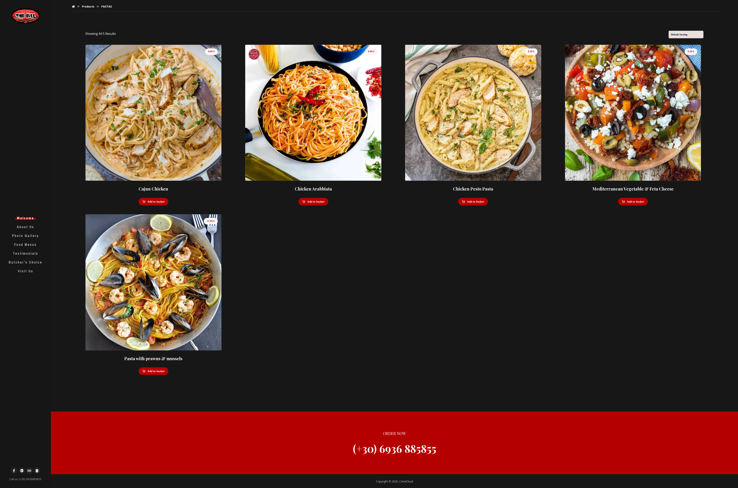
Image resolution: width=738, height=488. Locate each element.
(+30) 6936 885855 (394, 448)
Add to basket (156, 201)
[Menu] (37, 470)
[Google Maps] (21, 470)
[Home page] (73, 6)
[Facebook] (14, 470)
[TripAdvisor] (29, 470)
